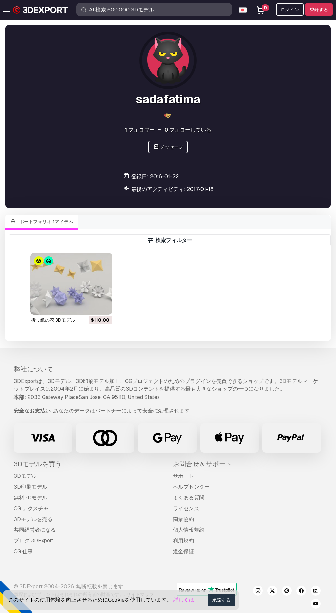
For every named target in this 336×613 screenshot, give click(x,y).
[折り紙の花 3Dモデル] (71, 283)
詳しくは (183, 599)
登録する (319, 9)
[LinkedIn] (315, 591)
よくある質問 (188, 497)
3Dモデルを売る (33, 519)
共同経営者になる (35, 529)
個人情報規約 (188, 529)
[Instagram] (257, 591)
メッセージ (171, 147)
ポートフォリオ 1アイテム (45, 221)
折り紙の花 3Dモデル (53, 320)
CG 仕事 (23, 551)
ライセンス (186, 508)
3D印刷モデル (30, 486)
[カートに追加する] (89, 305)
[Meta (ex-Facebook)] (301, 591)
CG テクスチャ (31, 508)
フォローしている (187, 129)
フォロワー (140, 129)
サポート (183, 476)
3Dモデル (25, 476)
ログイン (290, 9)
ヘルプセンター (191, 486)
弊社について (33, 369)
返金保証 (183, 551)
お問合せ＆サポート (202, 464)
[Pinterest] (286, 591)
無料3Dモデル (30, 497)
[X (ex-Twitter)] (272, 591)
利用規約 (183, 540)
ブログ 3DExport (33, 540)
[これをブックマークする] (103, 305)
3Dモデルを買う (38, 464)
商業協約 (183, 519)
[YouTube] (315, 604)
